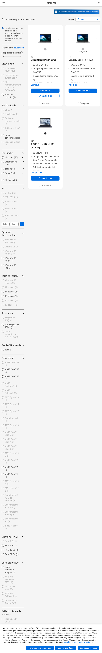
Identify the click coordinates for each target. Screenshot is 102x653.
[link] (51, 3)
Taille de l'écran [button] (10, 276)
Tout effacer (19, 48)
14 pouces (6, 291)
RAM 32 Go (7, 553)
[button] (3, 3)
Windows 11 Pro (9, 264)
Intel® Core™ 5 (8, 466)
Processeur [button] (8, 358)
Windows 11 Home (10, 257)
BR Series (6, 179)
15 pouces (6, 295)
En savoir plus (45, 96)
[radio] (45, 49)
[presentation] (97, 19)
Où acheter (45, 90)
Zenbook (6, 168)
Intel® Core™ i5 (9, 368)
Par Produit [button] (7, 153)
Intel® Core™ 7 (8, 473)
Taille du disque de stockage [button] (11, 613)
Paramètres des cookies (40, 648)
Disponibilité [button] (8, 63)
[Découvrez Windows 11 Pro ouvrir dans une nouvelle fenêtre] (77, 14)
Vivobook (6, 156)
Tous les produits (10, 94)
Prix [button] (4, 188)
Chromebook (8, 161)
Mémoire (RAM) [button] (10, 536)
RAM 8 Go (6, 545)
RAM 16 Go (7, 549)
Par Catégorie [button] (9, 105)
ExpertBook (7, 172)
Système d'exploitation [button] (9, 234)
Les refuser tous (65, 648)
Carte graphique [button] (10, 562)
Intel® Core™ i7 (9, 375)
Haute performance (11, 134)
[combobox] (87, 19)
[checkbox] (12, 570)
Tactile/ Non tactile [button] (12, 345)
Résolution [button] (7, 313)
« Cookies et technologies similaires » (78, 642)
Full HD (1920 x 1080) (9, 325)
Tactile (5, 349)
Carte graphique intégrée (9, 567)
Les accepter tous (88, 648)
